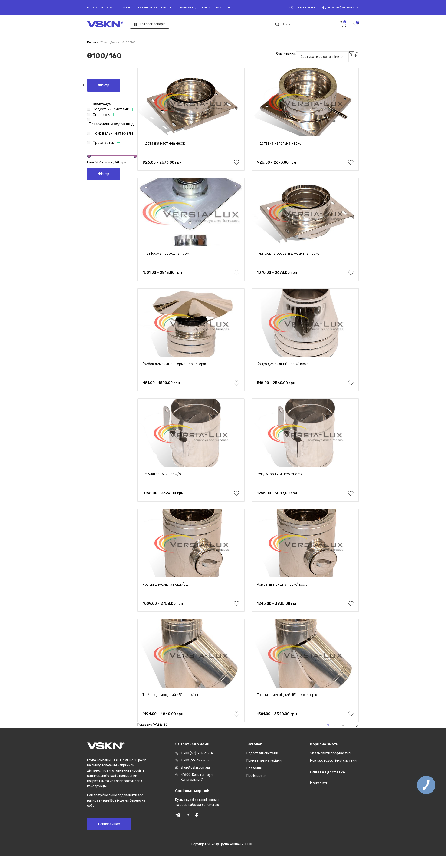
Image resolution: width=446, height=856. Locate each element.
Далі (356, 725)
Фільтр (103, 85)
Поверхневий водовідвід (111, 124)
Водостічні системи (111, 109)
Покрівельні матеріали (113, 133)
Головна (92, 42)
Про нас (125, 7)
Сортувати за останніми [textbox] (320, 57)
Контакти (319, 783)
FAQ (230, 7)
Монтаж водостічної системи (200, 7)
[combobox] (322, 57)
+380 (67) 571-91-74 (342, 7)
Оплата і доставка (100, 7)
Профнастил (104, 142)
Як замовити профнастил (155, 7)
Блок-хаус (102, 103)
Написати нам (109, 824)
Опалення (101, 114)
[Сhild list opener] (132, 109)
